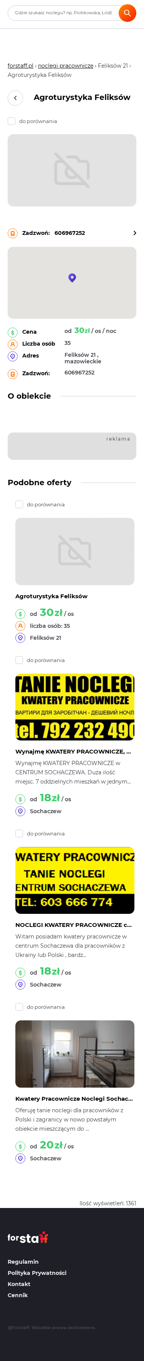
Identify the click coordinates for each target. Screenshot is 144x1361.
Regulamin (23, 1261)
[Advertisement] (78, 444)
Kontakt (19, 1284)
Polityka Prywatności (37, 1272)
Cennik (18, 1295)
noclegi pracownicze (65, 65)
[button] (72, 278)
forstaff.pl (20, 65)
